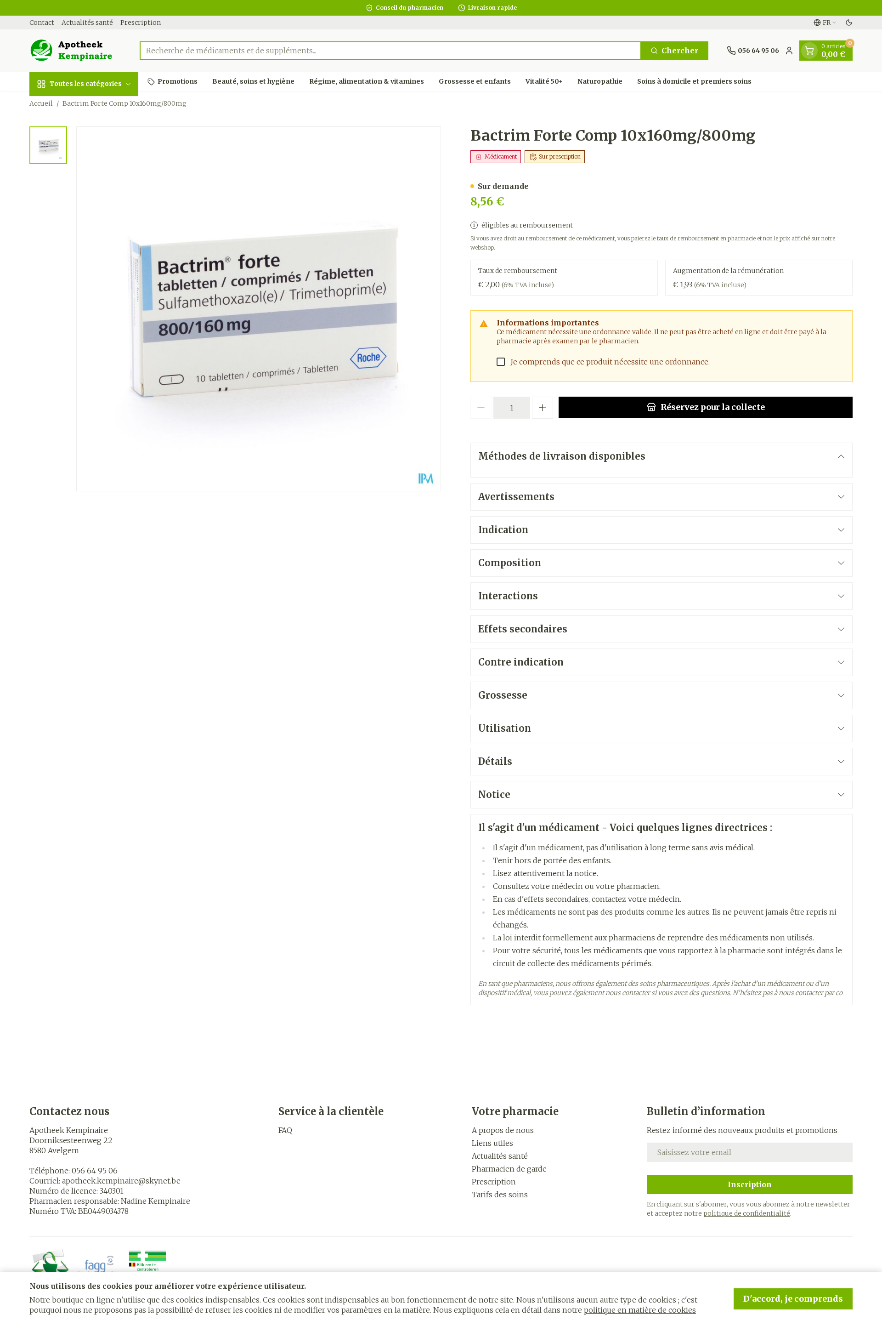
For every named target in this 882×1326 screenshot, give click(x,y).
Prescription (140, 22)
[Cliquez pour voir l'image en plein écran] (259, 309)
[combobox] (390, 50)
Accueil (41, 103)
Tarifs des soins (500, 1194)
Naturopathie (599, 81)
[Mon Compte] (789, 50)
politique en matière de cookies (640, 1310)
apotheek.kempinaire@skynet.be (121, 1180)
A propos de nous (503, 1130)
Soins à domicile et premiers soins (694, 81)
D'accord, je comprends (793, 1298)
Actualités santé (87, 22)
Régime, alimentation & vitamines (366, 81)
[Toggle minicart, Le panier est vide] (809, 50)
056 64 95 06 (95, 1170)
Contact (41, 22)
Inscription (750, 1184)
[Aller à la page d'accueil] (75, 50)
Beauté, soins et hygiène (253, 81)
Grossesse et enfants (475, 81)
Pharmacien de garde (509, 1168)
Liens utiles (492, 1143)
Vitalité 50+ (544, 81)
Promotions (178, 81)
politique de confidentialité (746, 1213)
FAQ (285, 1130)
